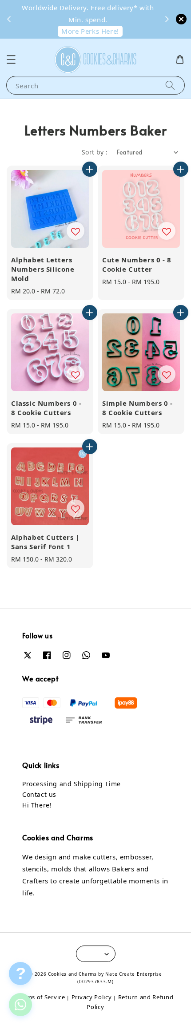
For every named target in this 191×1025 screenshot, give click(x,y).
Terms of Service (41, 997)
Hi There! (37, 805)
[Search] (170, 85)
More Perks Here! (90, 31)
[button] (11, 59)
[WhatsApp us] (20, 1004)
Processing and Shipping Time (71, 784)
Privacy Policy (92, 997)
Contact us (39, 794)
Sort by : (95, 152)
